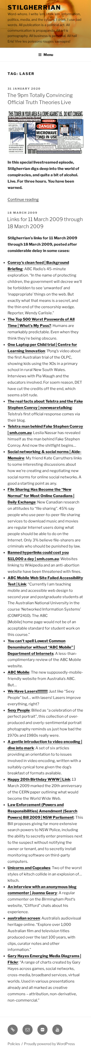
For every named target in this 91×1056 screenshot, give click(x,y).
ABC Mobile (18, 672)
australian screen (24, 918)
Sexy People (19, 710)
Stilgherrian (34, 7)
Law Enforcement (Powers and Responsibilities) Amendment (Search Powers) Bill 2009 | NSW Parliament (42, 811)
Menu (48, 54)
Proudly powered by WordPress (49, 1044)
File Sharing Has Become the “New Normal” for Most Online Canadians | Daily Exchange (41, 495)
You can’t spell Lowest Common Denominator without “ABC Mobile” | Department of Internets (41, 647)
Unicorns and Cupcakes (29, 868)
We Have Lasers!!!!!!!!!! (28, 691)
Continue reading (23, 199)
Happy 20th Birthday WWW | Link (39, 779)
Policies (14, 1044)
